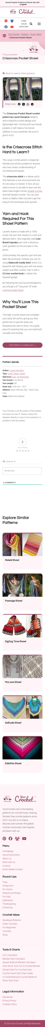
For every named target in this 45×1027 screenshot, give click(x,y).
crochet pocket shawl (12, 290)
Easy (14, 377)
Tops (4, 882)
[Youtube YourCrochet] (24, 838)
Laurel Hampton (17, 370)
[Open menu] (39, 23)
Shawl (22, 373)
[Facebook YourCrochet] (10, 838)
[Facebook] (6, 27)
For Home (7, 889)
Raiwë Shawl (12, 560)
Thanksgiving (9, 903)
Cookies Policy (9, 1004)
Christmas (7, 907)
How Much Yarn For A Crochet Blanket (21, 966)
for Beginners (23, 377)
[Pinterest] (6, 21)
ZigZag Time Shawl (15, 641)
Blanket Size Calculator (13, 958)
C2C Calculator (9, 955)
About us (6, 858)
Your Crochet (13, 34)
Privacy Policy (9, 1000)
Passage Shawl (13, 601)
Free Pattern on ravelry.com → (22, 345)
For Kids (6, 896)
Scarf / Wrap (35, 34)
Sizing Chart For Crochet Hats (17, 969)
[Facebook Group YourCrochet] (17, 838)
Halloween (7, 900)
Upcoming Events (11, 854)
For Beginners (9, 927)
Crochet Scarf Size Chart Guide (17, 973)
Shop (5, 934)
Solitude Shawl (13, 723)
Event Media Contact (12, 869)
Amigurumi (7, 885)
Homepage (7, 851)
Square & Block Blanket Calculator (19, 962)
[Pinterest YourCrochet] (4, 838)
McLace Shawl (13, 682)
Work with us (8, 862)
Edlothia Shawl (13, 763)
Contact (6, 865)
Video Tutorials (9, 923)
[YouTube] (12, 27)
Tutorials (6, 931)
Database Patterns (11, 920)
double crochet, (35, 191)
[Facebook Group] (12, 21)
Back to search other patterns (20, 73)
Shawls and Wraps (11, 893)
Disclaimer (7, 997)
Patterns (25, 34)
